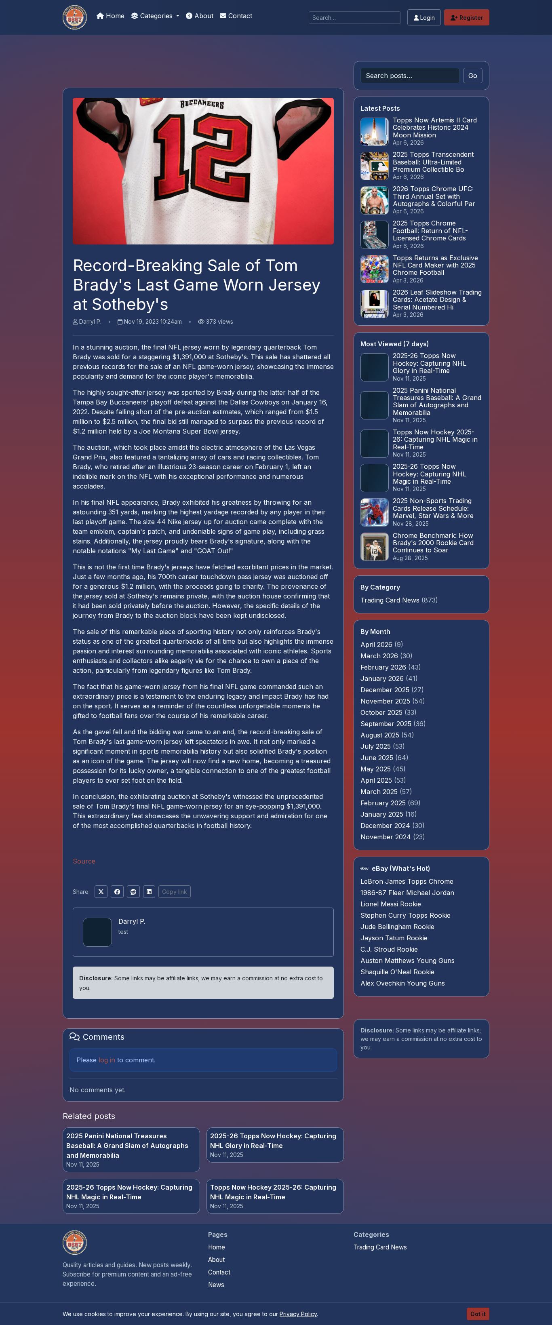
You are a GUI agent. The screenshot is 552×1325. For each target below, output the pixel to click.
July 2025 (376, 746)
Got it (478, 1313)
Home (114, 16)
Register (470, 17)
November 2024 (386, 837)
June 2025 (377, 758)
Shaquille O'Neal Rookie (397, 972)
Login (427, 17)
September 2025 (386, 724)
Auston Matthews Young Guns (407, 960)
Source (84, 861)
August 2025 (380, 735)
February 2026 (384, 667)
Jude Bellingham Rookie (397, 927)
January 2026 (383, 678)
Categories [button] (156, 16)
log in (107, 1060)
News (216, 1285)
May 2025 (376, 769)
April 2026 (377, 644)
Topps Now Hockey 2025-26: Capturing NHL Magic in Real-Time (273, 1192)
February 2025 (384, 803)
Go (472, 76)
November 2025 (386, 701)
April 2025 (377, 780)
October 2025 (382, 712)
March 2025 (380, 792)
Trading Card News (389, 600)
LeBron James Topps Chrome (406, 881)
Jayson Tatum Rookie (394, 938)
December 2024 (386, 826)
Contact (239, 16)
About (202, 16)
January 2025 (382, 814)
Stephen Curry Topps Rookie (405, 915)
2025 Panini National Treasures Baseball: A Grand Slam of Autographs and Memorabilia (127, 1145)
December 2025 (385, 690)
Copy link (174, 891)
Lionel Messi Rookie (390, 904)
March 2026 (380, 656)
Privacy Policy (298, 1313)
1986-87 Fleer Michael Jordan (407, 893)
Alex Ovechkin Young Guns (402, 983)
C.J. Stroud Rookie (389, 949)
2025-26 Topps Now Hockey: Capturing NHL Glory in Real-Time (273, 1141)
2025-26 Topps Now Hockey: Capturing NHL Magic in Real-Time (129, 1192)
